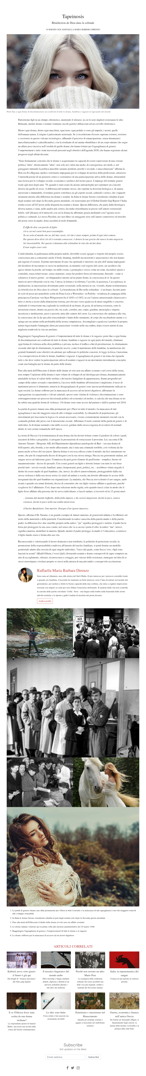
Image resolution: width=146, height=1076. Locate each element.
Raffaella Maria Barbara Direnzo (81, 29)
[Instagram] (78, 1068)
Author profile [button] (44, 600)
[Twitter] (72, 1068)
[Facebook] (67, 1068)
